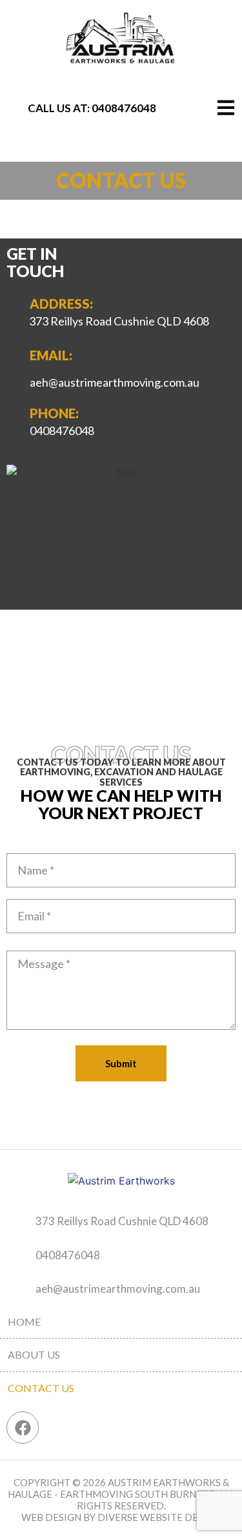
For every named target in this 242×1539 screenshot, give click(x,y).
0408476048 (124, 108)
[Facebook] (22, 1427)
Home (24, 1321)
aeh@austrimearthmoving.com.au (117, 1288)
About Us (34, 1354)
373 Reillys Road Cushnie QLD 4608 (119, 321)
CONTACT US (41, 1388)
